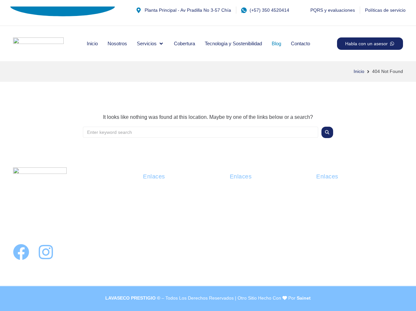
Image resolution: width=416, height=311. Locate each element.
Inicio (359, 71)
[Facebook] (21, 252)
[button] (150, 43)
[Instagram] (46, 252)
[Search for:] (200, 132)
